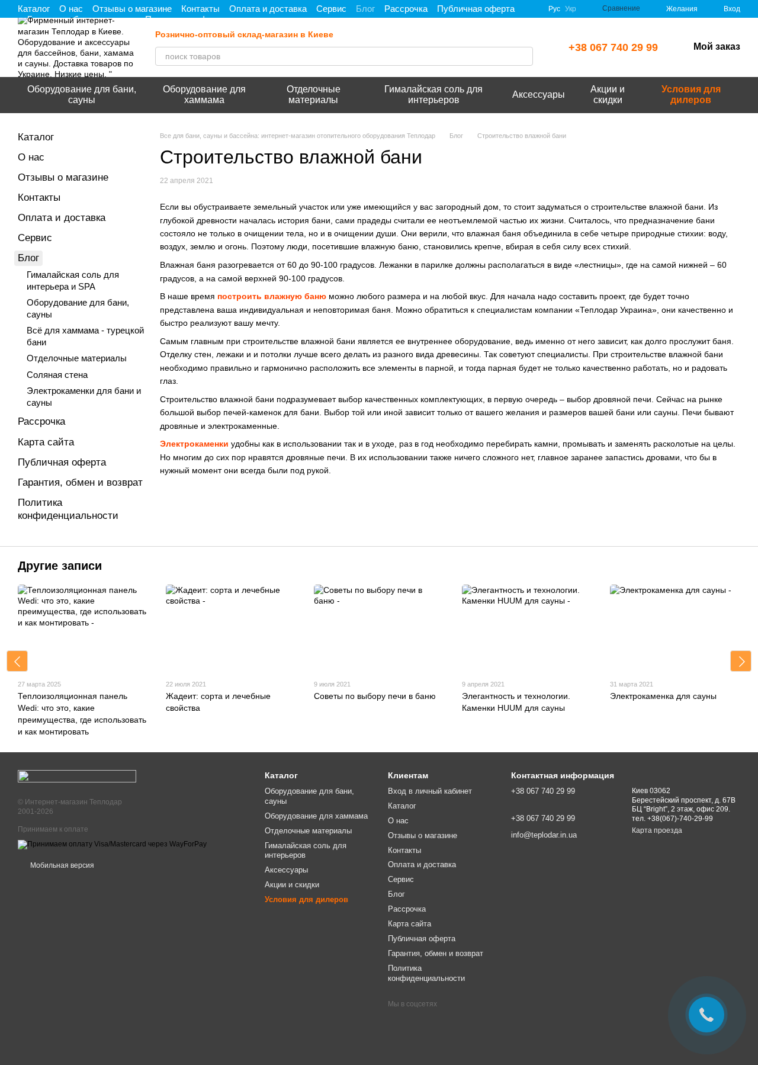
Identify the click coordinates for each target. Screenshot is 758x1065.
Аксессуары (538, 94)
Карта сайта (46, 442)
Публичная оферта (476, 9)
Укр (570, 8)
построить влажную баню (271, 296)
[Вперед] (740, 661)
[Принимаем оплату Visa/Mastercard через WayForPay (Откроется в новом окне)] (112, 845)
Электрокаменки (194, 443)
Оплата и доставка (268, 9)
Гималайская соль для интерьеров (433, 94)
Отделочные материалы (314, 94)
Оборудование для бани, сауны (81, 94)
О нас (71, 9)
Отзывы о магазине (132, 9)
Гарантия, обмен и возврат (80, 482)
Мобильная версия (61, 865)
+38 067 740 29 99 (613, 47)
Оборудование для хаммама (204, 94)
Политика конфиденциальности (426, 973)
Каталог (34, 9)
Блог (365, 9)
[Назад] (17, 661)
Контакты (200, 9)
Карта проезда (657, 830)
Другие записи (60, 565)
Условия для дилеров (691, 94)
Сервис (331, 9)
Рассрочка (406, 9)
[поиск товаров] (523, 56)
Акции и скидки (607, 94)
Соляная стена (57, 375)
